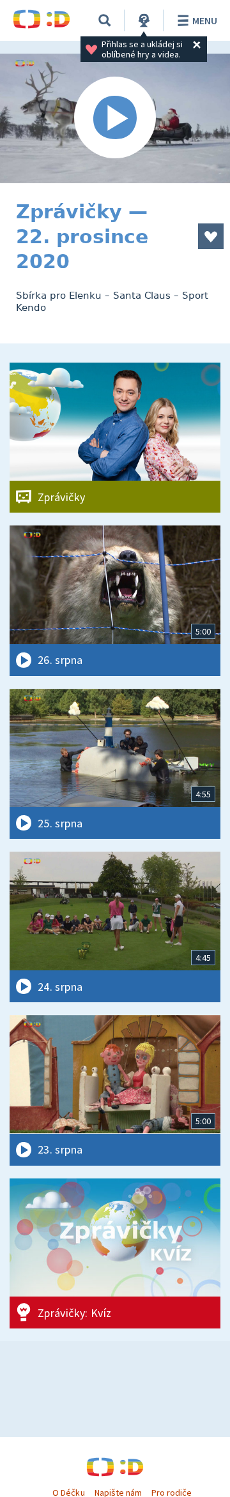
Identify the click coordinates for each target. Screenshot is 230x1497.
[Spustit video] (115, 118)
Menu (204, 20)
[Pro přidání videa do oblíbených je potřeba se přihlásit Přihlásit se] (211, 236)
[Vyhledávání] (105, 20)
